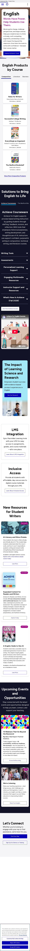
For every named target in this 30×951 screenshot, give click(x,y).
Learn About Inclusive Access (15, 491)
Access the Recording (15, 760)
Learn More (15, 563)
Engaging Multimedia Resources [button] (14, 279)
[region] (15, 937)
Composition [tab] (6, 77)
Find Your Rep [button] (15, 836)
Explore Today (15, 618)
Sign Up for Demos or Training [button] (15, 842)
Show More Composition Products (15, 176)
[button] (28, 4)
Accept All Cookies (15, 947)
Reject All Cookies (15, 942)
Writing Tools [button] (7, 253)
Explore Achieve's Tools (12, 53)
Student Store (11, 1)
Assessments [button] (7, 260)
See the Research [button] (13, 395)
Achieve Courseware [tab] (8, 203)
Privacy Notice (23, 935)
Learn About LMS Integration (15, 454)
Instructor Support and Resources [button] (13, 289)
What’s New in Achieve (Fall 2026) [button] (13, 299)
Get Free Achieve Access (10, 309)
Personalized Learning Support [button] (14, 268)
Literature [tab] (16, 77)
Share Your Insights (15, 803)
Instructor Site (4, 1)
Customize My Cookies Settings (15, 938)
